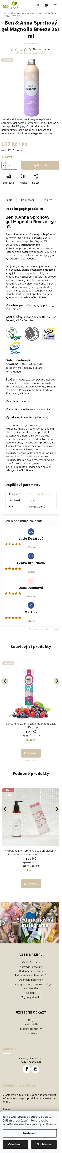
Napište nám (31, 988)
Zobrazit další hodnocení (44, 629)
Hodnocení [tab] (27, 200)
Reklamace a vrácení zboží (31, 975)
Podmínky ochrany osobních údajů (31, 984)
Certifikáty (31, 1033)
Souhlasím (44, 1144)
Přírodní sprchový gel (39, 494)
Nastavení (29, 1133)
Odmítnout (15, 1144)
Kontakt (31, 992)
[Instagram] (35, 1069)
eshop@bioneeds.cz (31, 1058)
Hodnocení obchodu (31, 971)
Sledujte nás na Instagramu (35, 922)
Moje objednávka (31, 997)
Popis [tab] (9, 200)
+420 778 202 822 (31, 1061)
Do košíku (42, 165)
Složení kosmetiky (31, 1028)
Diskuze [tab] (47, 200)
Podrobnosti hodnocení (31, 53)
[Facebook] (27, 1069)
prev (4, 681)
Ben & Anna (31, 43)
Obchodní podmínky (31, 979)
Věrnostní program (31, 966)
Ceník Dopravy (31, 962)
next (57, 681)
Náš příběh (31, 1024)
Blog (31, 1020)
